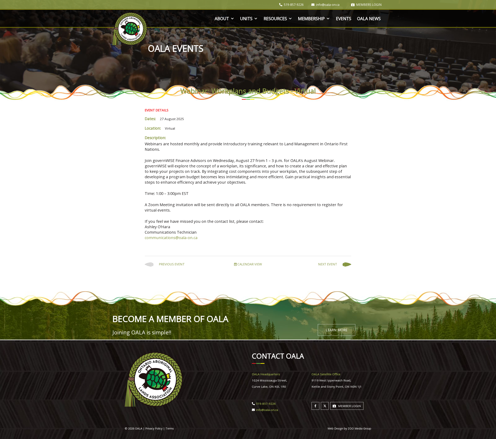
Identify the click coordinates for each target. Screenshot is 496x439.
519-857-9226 (294, 5)
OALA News (369, 18)
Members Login (369, 5)
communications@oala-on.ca (171, 237)
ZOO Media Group (359, 428)
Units (246, 18)
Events (343, 18)
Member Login (349, 406)
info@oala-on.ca (327, 5)
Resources (275, 18)
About (222, 18)
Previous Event (171, 264)
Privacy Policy (153, 428)
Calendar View (249, 264)
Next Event (328, 264)
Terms (169, 428)
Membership (311, 18)
